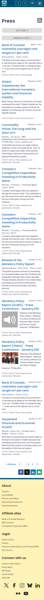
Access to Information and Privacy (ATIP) (20, 546)
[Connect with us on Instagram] (22, 587)
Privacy (5, 543)
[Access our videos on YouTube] (26, 595)
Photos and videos (10, 498)
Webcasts (17, 335)
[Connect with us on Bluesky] (30, 587)
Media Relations (8, 57)
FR (32, 3)
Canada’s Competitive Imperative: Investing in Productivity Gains (19, 175)
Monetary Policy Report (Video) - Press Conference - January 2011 (20, 346)
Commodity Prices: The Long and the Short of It (19, 129)
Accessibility (7, 495)
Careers (5, 491)
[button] (21, 472)
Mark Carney (23, 268)
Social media (7, 574)
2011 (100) (21, 30)
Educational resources (12, 502)
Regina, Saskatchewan (24, 142)
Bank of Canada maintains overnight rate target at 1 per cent (19, 49)
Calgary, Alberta (8, 187)
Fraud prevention (10, 505)
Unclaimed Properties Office (15, 526)
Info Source (7, 550)
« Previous (11, 464)
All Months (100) (21, 38)
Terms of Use (8, 539)
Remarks (16, 162)
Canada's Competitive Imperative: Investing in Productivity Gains (19, 220)
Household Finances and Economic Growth (18, 423)
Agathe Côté (15, 431)
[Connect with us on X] (7, 587)
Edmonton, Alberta (9, 233)
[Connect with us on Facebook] (14, 587)
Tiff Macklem (15, 185)
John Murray (15, 136)
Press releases (26, 74)
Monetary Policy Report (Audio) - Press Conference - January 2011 (20, 305)
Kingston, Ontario (17, 433)
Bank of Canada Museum (13, 519)
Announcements (27, 118)
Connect (8, 522)
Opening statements (21, 294)
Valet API (6, 577)
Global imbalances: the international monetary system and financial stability (18, 89)
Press (17, 74)
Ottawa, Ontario (22, 57)
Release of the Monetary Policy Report (18, 262)
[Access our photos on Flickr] (18, 595)
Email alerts (7, 567)
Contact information (11, 563)
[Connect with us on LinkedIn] (37, 587)
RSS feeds (6, 570)
